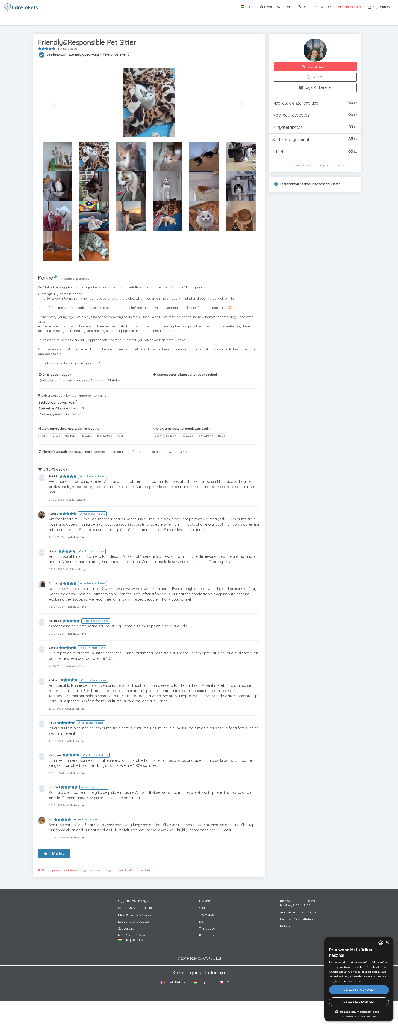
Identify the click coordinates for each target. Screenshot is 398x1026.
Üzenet (316, 77)
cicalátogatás (72, 870)
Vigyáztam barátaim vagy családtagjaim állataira (81, 380)
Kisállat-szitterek (277, 7)
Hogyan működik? (316, 7)
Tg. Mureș (206, 914)
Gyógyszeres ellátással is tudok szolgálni (187, 374)
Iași (201, 921)
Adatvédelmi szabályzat (298, 912)
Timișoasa (207, 928)
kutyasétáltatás (122, 870)
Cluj (202, 908)
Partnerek (206, 935)
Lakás (62, 402)
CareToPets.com (176, 982)
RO (134, 940)
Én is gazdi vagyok (56, 374)
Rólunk (285, 926)
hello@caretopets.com (297, 901)
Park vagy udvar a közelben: (60, 414)
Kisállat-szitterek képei (135, 914)
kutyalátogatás (96, 870)
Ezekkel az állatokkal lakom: (60, 408)
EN (141, 940)
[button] (54, 102)
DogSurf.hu (206, 982)
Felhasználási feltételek (297, 919)
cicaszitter (143, 870)
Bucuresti (206, 901)
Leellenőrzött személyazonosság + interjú (311, 184)
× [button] (387, 942)
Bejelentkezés (383, 7)
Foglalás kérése (317, 87)
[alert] (358, 979)
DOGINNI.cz (232, 982)
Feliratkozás (351, 7)
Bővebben (354, 981)
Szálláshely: (47, 402)
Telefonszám (316, 66)
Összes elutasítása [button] (358, 1002)
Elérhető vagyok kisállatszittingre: (67, 452)
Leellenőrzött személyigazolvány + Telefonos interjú (88, 54)
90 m (73, 402)
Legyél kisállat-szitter (134, 921)
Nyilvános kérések (131, 935)
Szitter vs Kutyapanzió (135, 908)
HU (247, 7)
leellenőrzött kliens (93, 476)
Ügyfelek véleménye (133, 901)
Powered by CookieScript (359, 1016)
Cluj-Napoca (50, 870)
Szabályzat (126, 928)
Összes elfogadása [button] (359, 990)
